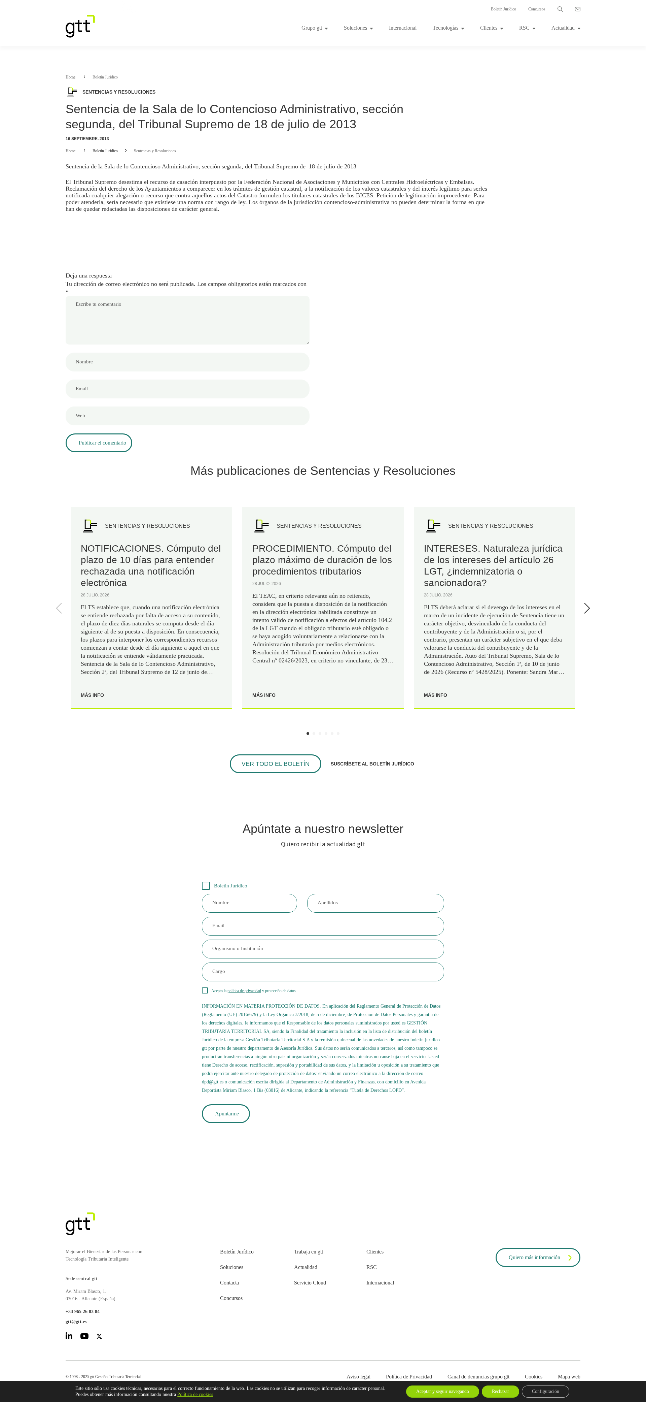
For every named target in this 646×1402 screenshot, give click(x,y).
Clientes (488, 28)
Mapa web (569, 1376)
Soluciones (355, 28)
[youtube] (84, 1337)
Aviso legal (358, 1376)
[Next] (585, 608)
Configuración (545, 1391)
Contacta (229, 1282)
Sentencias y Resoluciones (155, 151)
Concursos (536, 9)
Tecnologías (445, 28)
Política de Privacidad (409, 1376)
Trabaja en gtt (308, 1251)
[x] (99, 1337)
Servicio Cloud (310, 1282)
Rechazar (500, 1391)
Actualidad (563, 28)
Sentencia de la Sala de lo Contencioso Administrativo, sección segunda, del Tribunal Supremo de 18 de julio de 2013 (212, 166)
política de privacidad (244, 990)
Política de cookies (195, 1394)
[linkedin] (69, 1336)
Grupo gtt (311, 28)
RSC (524, 28)
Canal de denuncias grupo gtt (478, 1376)
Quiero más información (534, 1257)
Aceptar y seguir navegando (442, 1391)
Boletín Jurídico (503, 9)
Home (70, 77)
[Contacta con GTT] (577, 9)
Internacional (403, 28)
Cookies (533, 1376)
